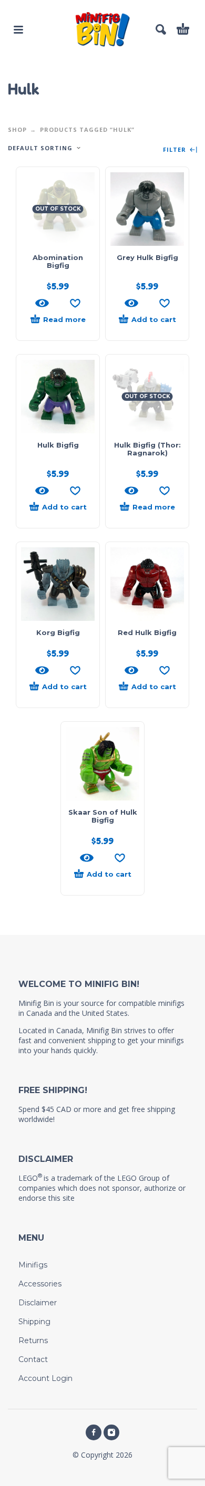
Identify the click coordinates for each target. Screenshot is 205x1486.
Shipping (34, 1321)
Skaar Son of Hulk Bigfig (102, 816)
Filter (175, 150)
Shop (17, 129)
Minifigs (32, 1265)
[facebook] (93, 1432)
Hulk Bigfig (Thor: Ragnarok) (147, 449)
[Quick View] (42, 303)
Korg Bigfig (58, 632)
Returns (33, 1340)
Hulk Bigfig (58, 445)
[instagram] (111, 1432)
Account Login (45, 1378)
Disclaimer (37, 1302)
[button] (18, 29)
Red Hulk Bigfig (147, 632)
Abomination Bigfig (58, 261)
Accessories (40, 1283)
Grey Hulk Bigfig (147, 257)
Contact (33, 1359)
